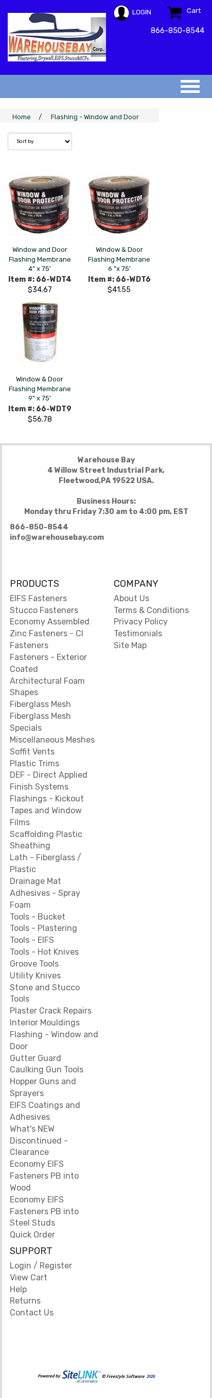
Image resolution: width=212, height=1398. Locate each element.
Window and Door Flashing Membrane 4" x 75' (40, 259)
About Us (131, 598)
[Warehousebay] (57, 37)
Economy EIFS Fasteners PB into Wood (44, 1176)
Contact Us (32, 1312)
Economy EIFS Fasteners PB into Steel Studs (44, 1211)
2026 (150, 1376)
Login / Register (41, 1266)
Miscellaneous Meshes (52, 740)
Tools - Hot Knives (44, 952)
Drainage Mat (35, 881)
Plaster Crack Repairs (51, 1011)
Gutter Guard (35, 1058)
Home (21, 117)
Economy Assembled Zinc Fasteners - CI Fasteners (50, 633)
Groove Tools (34, 964)
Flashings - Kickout (47, 799)
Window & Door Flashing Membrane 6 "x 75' (119, 259)
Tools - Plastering (43, 928)
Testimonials (138, 633)
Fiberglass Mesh (40, 704)
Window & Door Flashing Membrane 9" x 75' (40, 388)
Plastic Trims (34, 763)
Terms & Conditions (151, 610)
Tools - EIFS (32, 940)
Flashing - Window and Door (95, 117)
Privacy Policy (141, 621)
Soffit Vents (32, 752)
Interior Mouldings (45, 1022)
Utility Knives (35, 976)
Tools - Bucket (37, 917)
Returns (25, 1301)
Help (18, 1289)
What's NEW (32, 1129)
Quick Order (32, 1235)
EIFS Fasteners (38, 598)
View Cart (28, 1277)
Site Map (130, 645)
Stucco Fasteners (44, 610)
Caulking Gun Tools (46, 1069)
